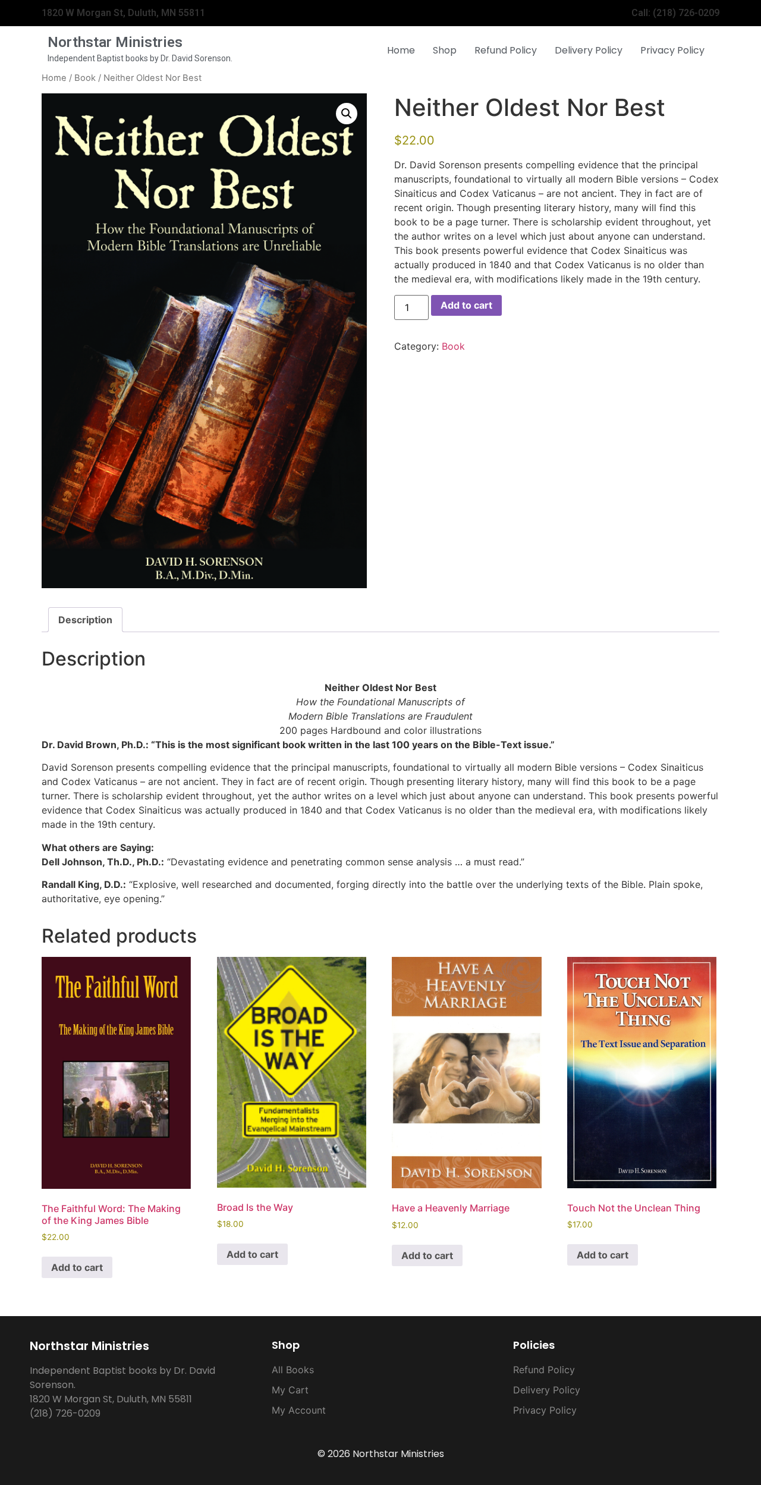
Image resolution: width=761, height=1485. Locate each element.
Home (401, 50)
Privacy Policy (672, 50)
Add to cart (466, 305)
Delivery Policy (588, 50)
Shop (445, 50)
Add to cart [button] (77, 1267)
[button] (346, 113)
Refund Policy (505, 50)
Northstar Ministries (115, 42)
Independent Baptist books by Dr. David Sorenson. (140, 58)
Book (85, 78)
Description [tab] (85, 620)
